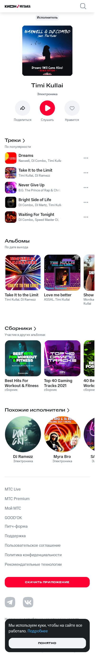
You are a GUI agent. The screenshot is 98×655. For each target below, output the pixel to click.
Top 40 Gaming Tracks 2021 (58, 383)
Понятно (47, 643)
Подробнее (38, 631)
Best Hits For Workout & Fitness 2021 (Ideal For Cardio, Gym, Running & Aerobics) (22, 383)
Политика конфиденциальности (33, 555)
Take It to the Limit (22, 295)
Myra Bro (62, 456)
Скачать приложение (47, 582)
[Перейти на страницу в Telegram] (10, 602)
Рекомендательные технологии (33, 564)
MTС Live (13, 489)
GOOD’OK (13, 518)
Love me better (58, 295)
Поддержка (15, 536)
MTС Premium (17, 499)
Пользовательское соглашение (33, 545)
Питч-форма (16, 526)
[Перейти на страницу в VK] (28, 602)
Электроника (47, 94)
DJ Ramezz (23, 456)
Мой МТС (13, 508)
